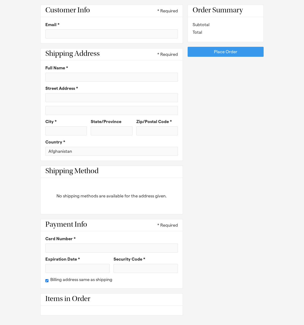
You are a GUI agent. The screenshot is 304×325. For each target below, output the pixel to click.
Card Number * (60, 238)
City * (51, 121)
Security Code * (129, 259)
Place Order (225, 51)
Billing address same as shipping (81, 279)
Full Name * (56, 68)
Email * (52, 24)
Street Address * (61, 88)
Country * (55, 142)
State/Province (106, 121)
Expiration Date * (62, 259)
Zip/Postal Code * (154, 121)
